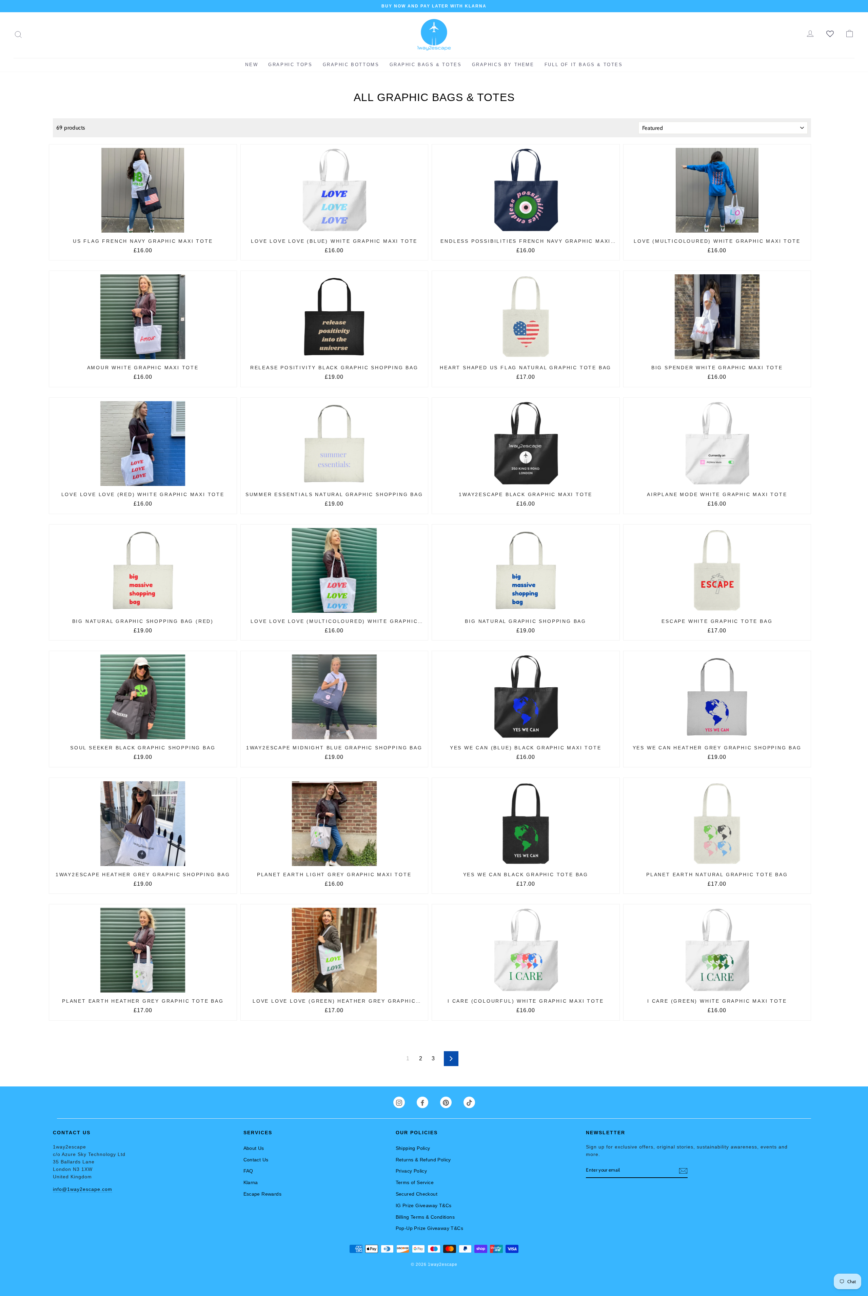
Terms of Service (415, 1182)
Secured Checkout (416, 1194)
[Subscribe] (683, 1170)
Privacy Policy (411, 1171)
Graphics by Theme (503, 64)
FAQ (248, 1171)
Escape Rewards (262, 1194)
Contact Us (256, 1159)
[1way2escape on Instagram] (399, 1102)
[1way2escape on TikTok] (469, 1102)
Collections (412, 84)
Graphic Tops (290, 64)
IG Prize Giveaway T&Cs (424, 1205)
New (251, 64)
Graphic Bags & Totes (426, 64)
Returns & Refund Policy (423, 1159)
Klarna (250, 1182)
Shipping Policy (413, 1148)
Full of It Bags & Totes (584, 64)
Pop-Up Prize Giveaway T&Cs (429, 1228)
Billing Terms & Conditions (425, 1217)
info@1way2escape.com (82, 1189)
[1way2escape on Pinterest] (446, 1102)
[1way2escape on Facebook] (422, 1102)
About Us (253, 1148)
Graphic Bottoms (351, 64)
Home (389, 84)
